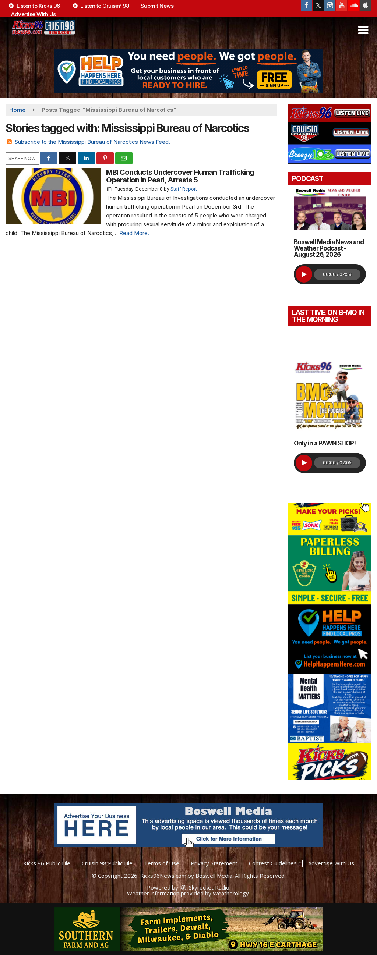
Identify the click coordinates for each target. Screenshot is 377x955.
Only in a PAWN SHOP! (325, 443)
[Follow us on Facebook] (306, 5)
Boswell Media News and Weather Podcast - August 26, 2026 (329, 248)
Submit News (157, 5)
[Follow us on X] (318, 5)
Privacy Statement (214, 863)
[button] (363, 30)
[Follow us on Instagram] (329, 5)
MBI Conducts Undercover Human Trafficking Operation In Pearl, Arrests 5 (180, 176)
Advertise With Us (33, 14)
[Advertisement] (188, 71)
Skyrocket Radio (208, 887)
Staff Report (183, 189)
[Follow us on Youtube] (341, 5)
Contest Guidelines (273, 863)
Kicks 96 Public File (46, 863)
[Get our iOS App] (365, 5)
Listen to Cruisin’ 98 (104, 5)
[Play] (304, 274)
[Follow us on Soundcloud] (353, 5)
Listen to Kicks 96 (37, 5)
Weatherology (231, 893)
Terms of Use (161, 863)
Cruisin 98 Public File (107, 863)
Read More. (134, 233)
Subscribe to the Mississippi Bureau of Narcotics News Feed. (92, 141)
